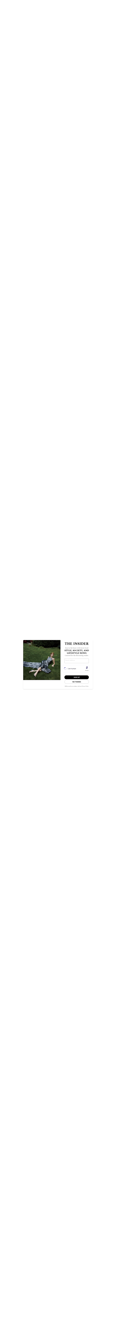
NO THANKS (76, 682)
